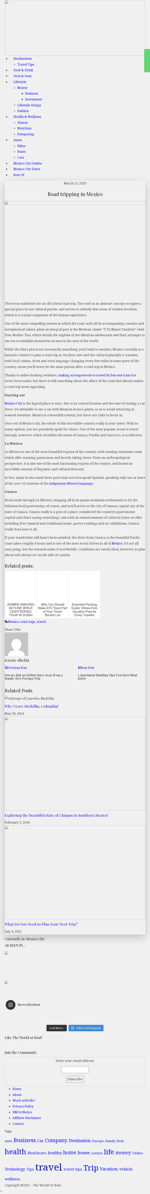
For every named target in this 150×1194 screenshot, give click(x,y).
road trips (27, 622)
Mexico (117, 543)
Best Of (18, 175)
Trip (90, 1168)
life (109, 1151)
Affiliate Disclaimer (26, 1118)
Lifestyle (19, 82)
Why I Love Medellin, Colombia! (31, 706)
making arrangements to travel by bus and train (94, 375)
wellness (12, 1178)
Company (56, 1140)
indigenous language (71, 483)
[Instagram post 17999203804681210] (40, 1015)
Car (40, 1140)
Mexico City (13, 403)
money (123, 1152)
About (16, 1095)
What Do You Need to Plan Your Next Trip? (41, 924)
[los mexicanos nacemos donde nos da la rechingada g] (109, 1020)
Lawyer (96, 1153)
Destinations (22, 58)
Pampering (25, 134)
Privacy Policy (23, 1106)
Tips (30, 1169)
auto (8, 1141)
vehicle (126, 1169)
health (15, 1151)
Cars (20, 157)
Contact (18, 1124)
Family (110, 1141)
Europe (98, 1141)
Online (137, 1153)
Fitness (22, 122)
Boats (21, 151)
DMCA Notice (22, 1112)
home (69, 1152)
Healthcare (37, 1153)
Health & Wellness (27, 117)
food (120, 1141)
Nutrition (24, 128)
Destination (80, 1140)
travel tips (73, 1169)
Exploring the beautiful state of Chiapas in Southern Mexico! (56, 815)
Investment (33, 99)
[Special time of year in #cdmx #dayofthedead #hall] (40, 1020)
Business (31, 93)
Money (22, 88)
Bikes (21, 146)
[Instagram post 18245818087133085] (109, 1015)
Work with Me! (23, 1100)
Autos (17, 140)
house (84, 1153)
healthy (55, 1152)
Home (16, 1089)
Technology (15, 1169)
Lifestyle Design (29, 105)
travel (41, 622)
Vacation (109, 1169)
